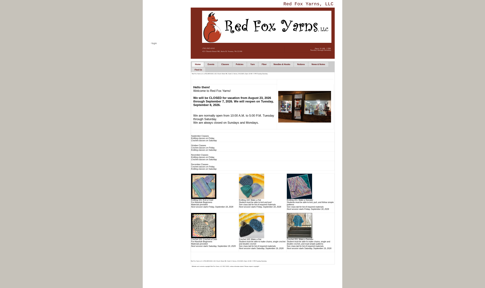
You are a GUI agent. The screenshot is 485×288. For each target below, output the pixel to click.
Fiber (264, 64)
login (154, 43)
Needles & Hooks (282, 64)
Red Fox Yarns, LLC (308, 4)
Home (198, 64)
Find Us (198, 70)
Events (211, 64)
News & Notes (318, 64)
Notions (301, 64)
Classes (225, 64)
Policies (239, 64)
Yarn (252, 64)
